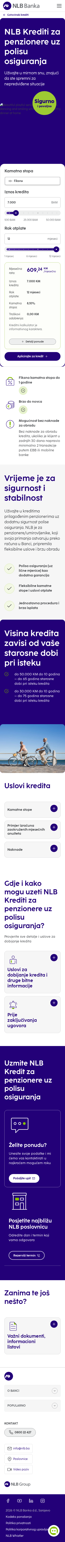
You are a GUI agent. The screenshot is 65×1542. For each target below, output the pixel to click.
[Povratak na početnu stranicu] (21, 5)
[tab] (32, 181)
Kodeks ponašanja (19, 1516)
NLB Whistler (14, 1535)
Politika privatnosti (18, 1523)
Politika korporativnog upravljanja (29, 1529)
